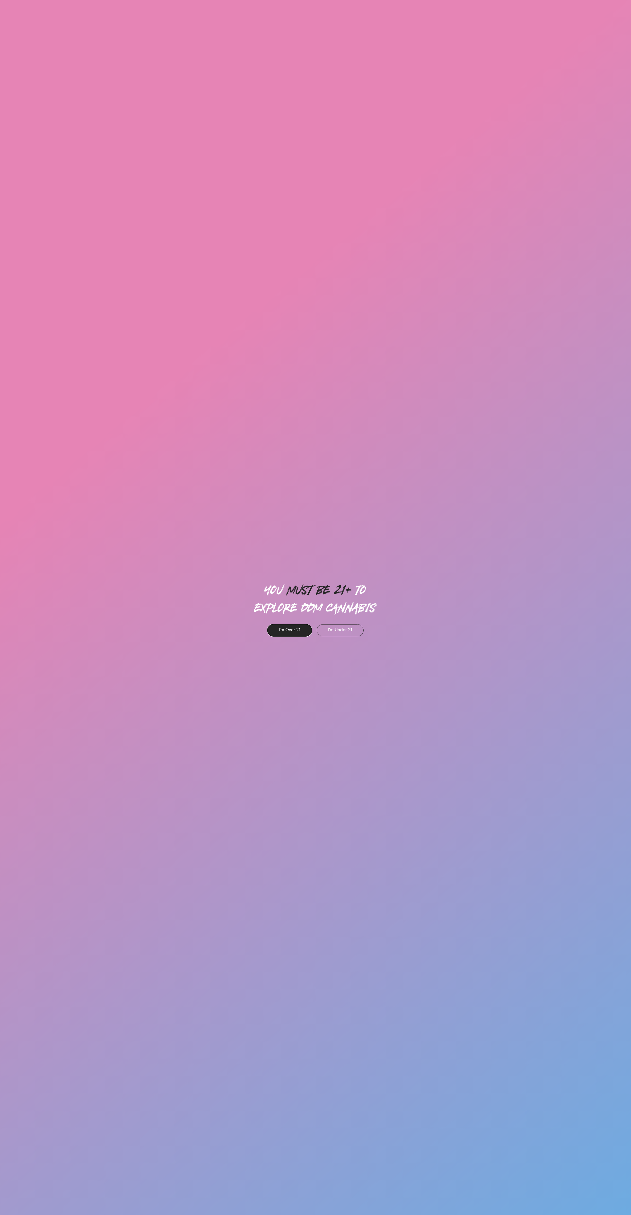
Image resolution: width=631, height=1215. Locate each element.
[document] (315, 607)
